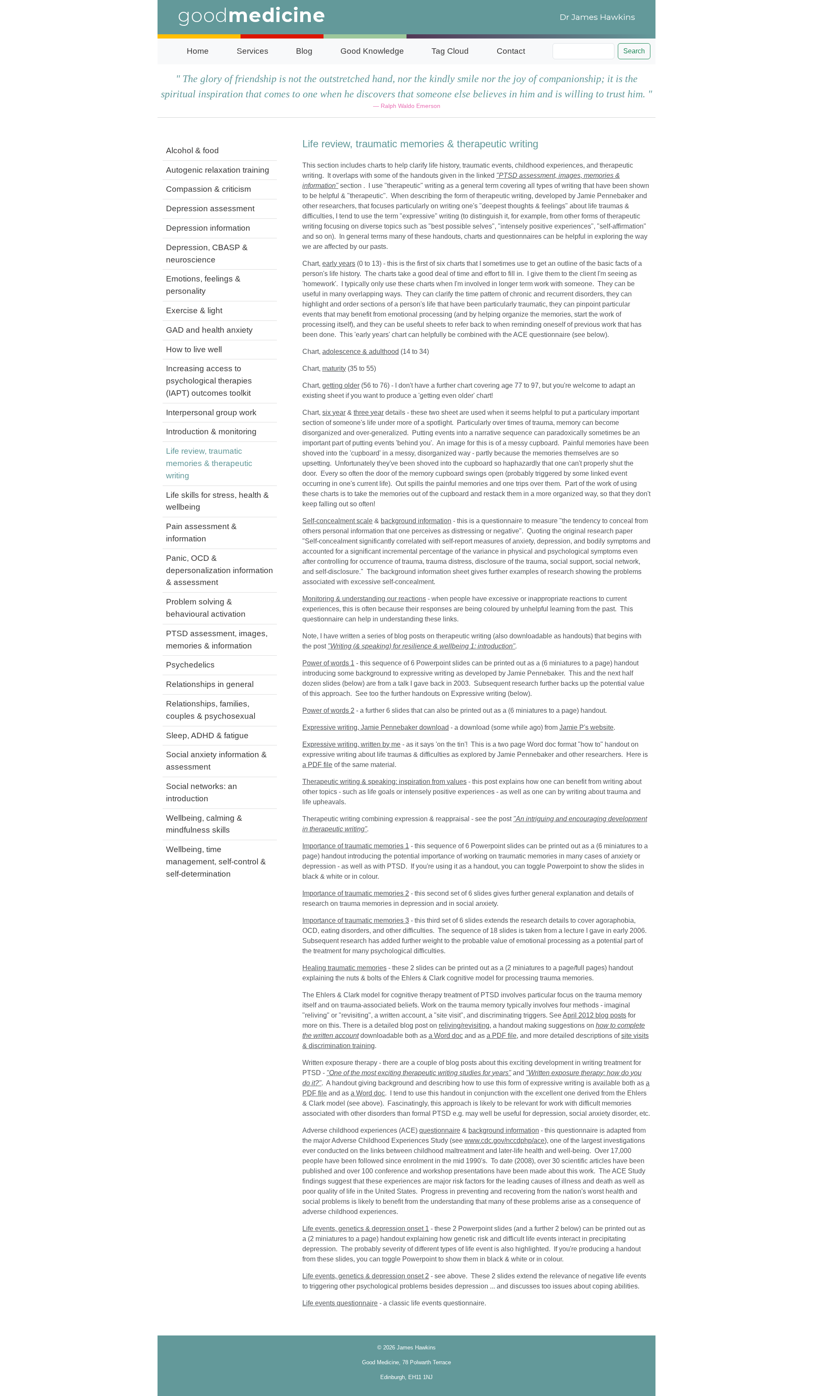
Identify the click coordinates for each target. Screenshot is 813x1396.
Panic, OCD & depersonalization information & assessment (219, 570)
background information (416, 520)
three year (369, 412)
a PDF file (317, 764)
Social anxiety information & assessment (216, 760)
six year (334, 412)
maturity (334, 368)
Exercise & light (194, 310)
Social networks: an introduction (201, 792)
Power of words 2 (328, 710)
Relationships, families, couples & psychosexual (210, 709)
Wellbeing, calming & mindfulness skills (204, 824)
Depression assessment (210, 208)
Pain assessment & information (201, 532)
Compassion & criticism (208, 189)
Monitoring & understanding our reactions (364, 598)
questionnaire (439, 1130)
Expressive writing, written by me (351, 744)
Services (252, 51)
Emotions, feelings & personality (203, 284)
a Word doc (446, 1035)
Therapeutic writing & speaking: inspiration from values (384, 781)
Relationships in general (210, 684)
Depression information (208, 227)
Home (198, 51)
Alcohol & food (192, 150)
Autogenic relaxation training (217, 170)
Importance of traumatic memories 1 (355, 846)
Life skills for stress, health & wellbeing (217, 501)
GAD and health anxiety (209, 330)
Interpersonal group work (211, 412)
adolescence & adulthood (360, 351)
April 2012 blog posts (594, 1015)
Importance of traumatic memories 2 (355, 893)
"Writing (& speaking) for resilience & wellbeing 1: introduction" (421, 646)
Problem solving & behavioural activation (206, 607)
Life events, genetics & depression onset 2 (365, 1276)
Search (634, 51)
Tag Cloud (450, 51)
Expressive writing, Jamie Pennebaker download (375, 727)
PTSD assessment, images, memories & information (217, 639)
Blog (304, 51)
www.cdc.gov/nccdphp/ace (505, 1140)
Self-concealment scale (337, 520)
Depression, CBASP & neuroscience (207, 253)
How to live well (194, 349)
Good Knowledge (372, 51)
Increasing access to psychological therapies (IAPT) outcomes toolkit (209, 380)
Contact (511, 51)
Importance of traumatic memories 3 (355, 920)
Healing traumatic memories (344, 967)
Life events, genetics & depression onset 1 (365, 1228)
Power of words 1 (328, 663)
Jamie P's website (586, 727)
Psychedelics (190, 664)
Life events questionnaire (340, 1303)
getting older (340, 385)
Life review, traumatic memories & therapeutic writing (209, 463)
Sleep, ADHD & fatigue (207, 735)
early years (338, 263)
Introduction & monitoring (211, 431)
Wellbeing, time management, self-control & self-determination (216, 861)
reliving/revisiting (464, 1025)
